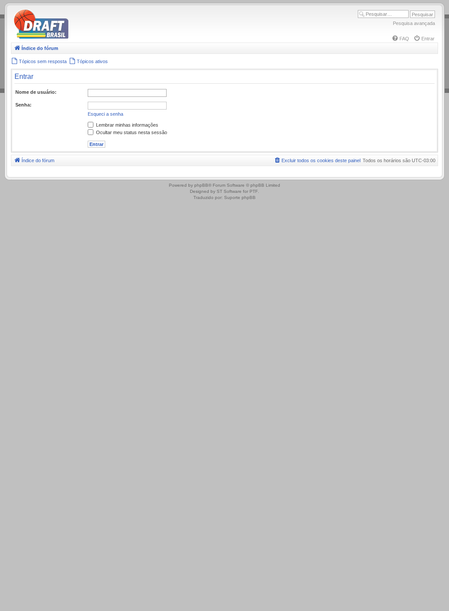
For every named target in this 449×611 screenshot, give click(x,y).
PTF (253, 191)
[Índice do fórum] (79, 37)
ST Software (229, 191)
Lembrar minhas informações (126, 125)
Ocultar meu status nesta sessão (131, 132)
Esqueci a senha (105, 114)
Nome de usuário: (36, 92)
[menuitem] (400, 38)
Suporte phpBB (240, 197)
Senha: (23, 104)
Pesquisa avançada (414, 23)
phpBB (201, 185)
